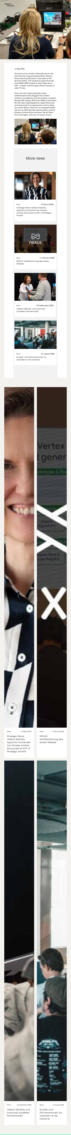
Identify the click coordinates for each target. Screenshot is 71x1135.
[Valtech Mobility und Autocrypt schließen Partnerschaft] (19, 931)
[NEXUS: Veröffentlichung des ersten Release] (52, 557)
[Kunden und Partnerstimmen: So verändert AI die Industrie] (52, 931)
